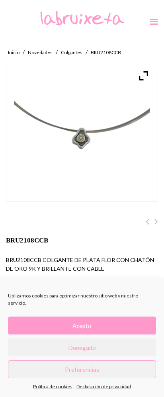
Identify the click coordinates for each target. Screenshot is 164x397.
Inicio (14, 52)
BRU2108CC (147, 226)
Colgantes (71, 52)
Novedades (40, 52)
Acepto (82, 325)
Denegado (82, 347)
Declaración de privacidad (103, 386)
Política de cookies (52, 386)
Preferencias (82, 369)
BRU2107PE (156, 226)
